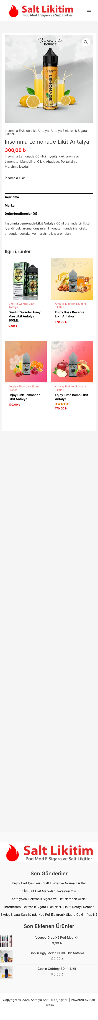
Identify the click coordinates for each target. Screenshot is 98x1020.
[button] (86, 42)
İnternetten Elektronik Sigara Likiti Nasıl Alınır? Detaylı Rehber (49, 907)
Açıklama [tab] (12, 197)
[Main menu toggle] (89, 10)
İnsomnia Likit (15, 178)
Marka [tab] (10, 205)
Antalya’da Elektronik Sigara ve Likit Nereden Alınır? (49, 899)
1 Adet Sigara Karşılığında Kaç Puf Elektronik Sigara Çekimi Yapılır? (49, 914)
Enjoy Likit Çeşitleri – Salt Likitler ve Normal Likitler (49, 883)
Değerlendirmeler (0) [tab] (21, 213)
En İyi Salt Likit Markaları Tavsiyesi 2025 (49, 891)
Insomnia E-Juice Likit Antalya (27, 130)
